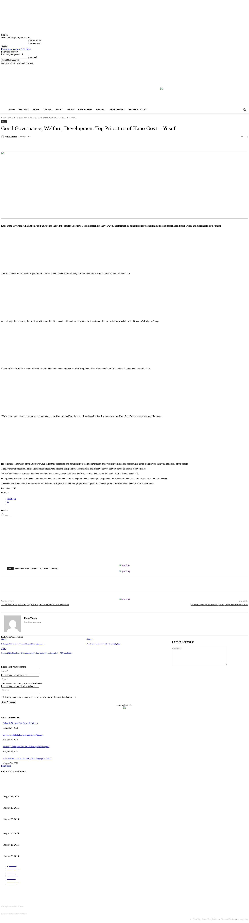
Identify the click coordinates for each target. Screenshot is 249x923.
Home (3, 117)
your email (32, 57)
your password (34, 43)
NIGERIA (54, 568)
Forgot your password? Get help (16, 49)
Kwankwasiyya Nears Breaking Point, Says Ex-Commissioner (219, 604)
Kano (46, 568)
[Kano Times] (3, 136)
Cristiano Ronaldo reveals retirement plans (103, 644)
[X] (38, 144)
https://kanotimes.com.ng (32, 622)
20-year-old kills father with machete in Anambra (23, 735)
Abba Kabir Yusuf (22, 568)
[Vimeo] (242, 66)
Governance (36, 568)
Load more (6, 766)
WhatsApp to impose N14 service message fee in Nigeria (26, 747)
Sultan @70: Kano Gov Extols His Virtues (20, 723)
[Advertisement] (87, 249)
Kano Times (12, 136)
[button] (244, 109)
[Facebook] (238, 66)
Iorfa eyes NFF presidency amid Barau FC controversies (22, 644)
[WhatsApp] (58, 144)
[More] (69, 144)
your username (34, 40)
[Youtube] (246, 66)
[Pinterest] (48, 144)
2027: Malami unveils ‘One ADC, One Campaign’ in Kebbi (27, 758)
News (3, 639)
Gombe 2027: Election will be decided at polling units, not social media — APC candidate (36, 653)
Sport (10, 117)
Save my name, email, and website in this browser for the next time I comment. (40, 697)
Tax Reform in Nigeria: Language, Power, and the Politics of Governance (35, 604)
